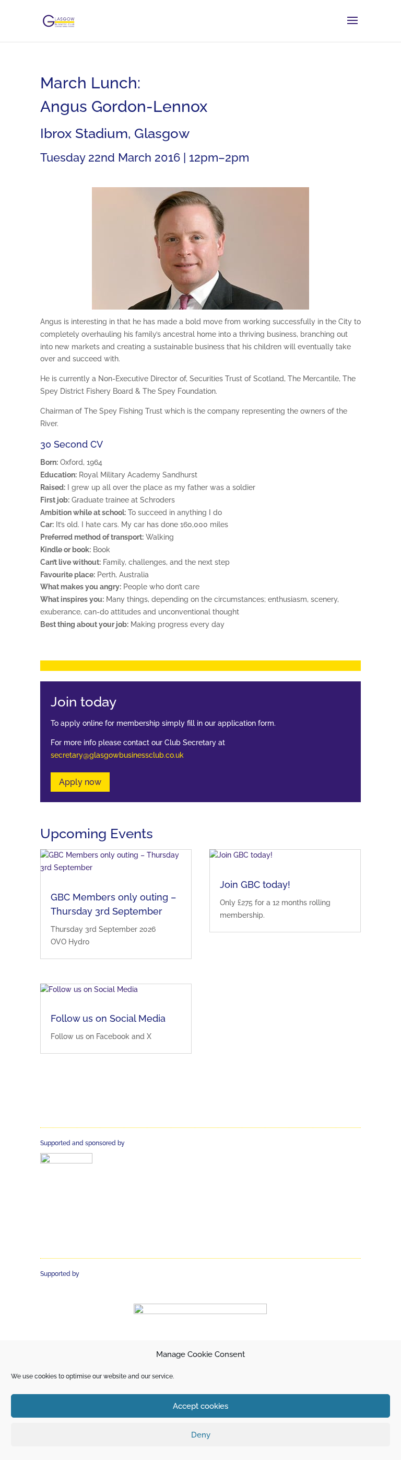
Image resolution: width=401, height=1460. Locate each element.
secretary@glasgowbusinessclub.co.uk (117, 755)
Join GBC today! (255, 884)
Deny (200, 1435)
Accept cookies (200, 1406)
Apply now (80, 782)
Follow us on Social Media (108, 1018)
